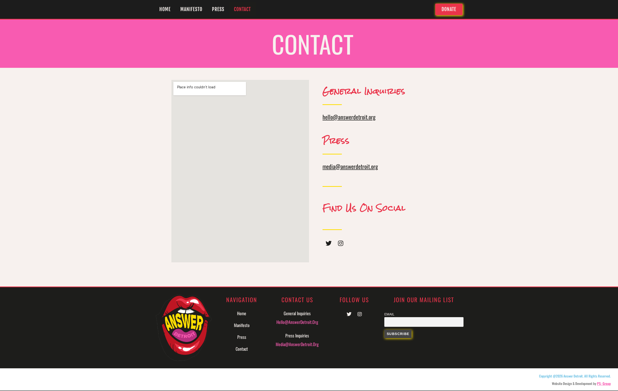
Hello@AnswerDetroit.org (297, 322)
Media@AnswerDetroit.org (297, 344)
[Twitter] (329, 243)
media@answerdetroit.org (350, 166)
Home (165, 9)
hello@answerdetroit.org (349, 116)
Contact (242, 9)
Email (389, 314)
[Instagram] (341, 243)
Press (218, 9)
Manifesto (191, 9)
